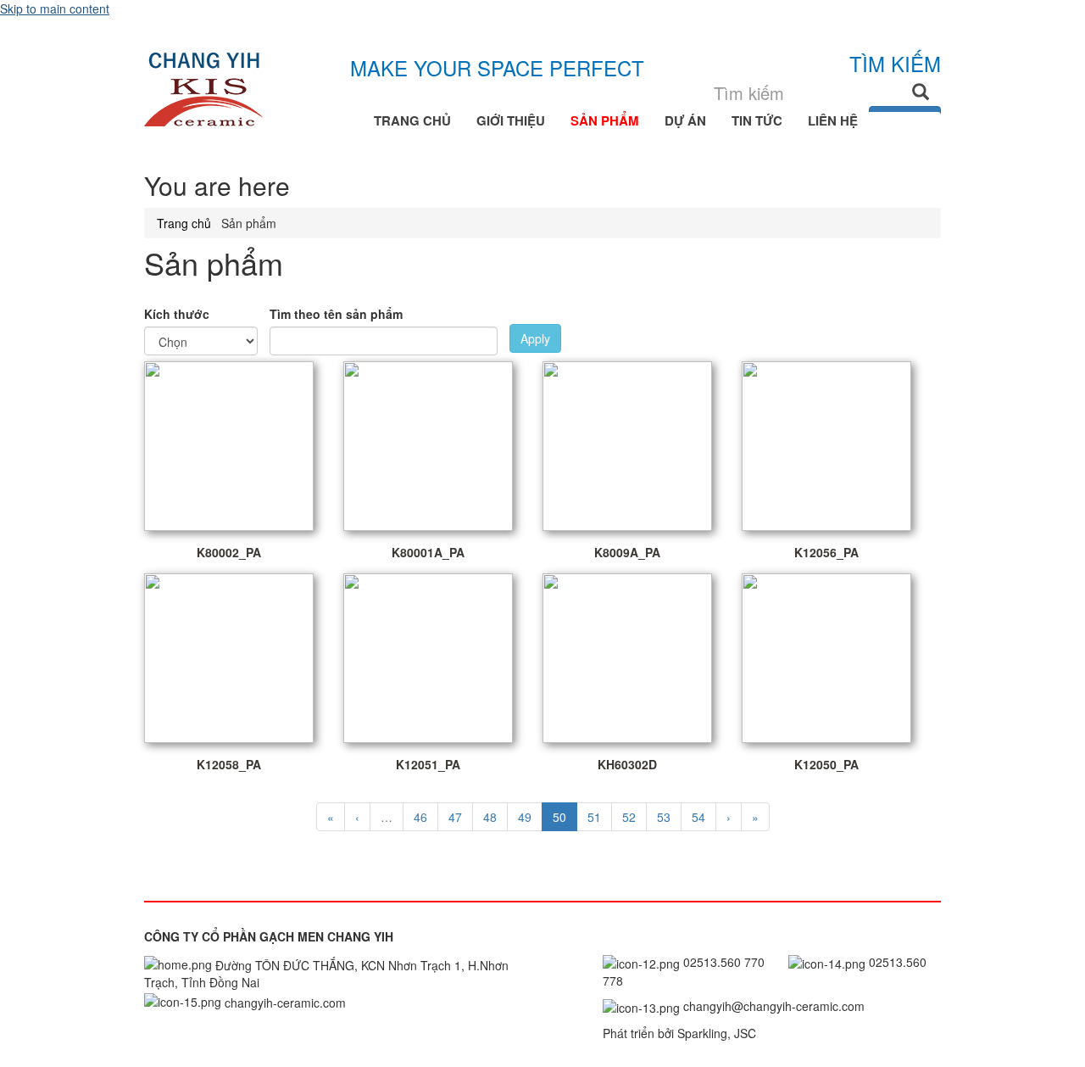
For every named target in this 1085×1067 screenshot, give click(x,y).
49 (524, 816)
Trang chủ (412, 120)
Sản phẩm (604, 120)
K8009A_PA (627, 552)
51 (594, 816)
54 (698, 816)
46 (420, 816)
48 (490, 816)
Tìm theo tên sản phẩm (336, 313)
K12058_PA (229, 764)
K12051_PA (428, 764)
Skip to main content (54, 8)
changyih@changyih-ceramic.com (772, 1005)
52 (629, 816)
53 (663, 816)
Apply (535, 338)
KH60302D (627, 764)
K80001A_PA (428, 552)
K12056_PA (826, 552)
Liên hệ (833, 120)
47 (455, 816)
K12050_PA (826, 764)
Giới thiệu (510, 120)
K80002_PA (229, 552)
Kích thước (176, 313)
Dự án (685, 120)
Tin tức (757, 120)
